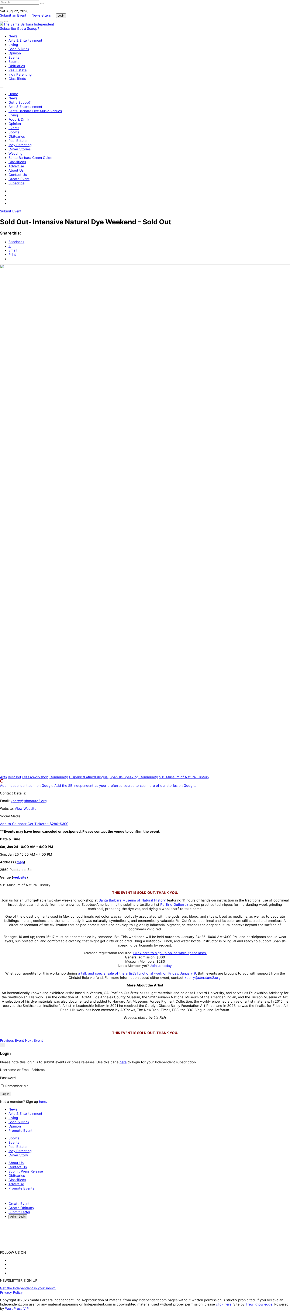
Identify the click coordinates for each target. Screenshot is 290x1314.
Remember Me (16, 1086)
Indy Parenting (20, 74)
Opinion (14, 53)
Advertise (16, 166)
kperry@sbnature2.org (29, 801)
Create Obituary (21, 1208)
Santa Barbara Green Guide (30, 157)
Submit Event (10, 211)
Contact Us (17, 174)
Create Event (19, 179)
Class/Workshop (35, 777)
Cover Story (18, 1155)
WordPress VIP (16, 1308)
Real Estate (17, 70)
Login (61, 15)
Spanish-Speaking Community (134, 777)
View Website (25, 808)
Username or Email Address (22, 1070)
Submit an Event (13, 15)
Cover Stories (19, 149)
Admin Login (17, 1216)
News (12, 36)
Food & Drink (18, 49)
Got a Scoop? (28, 28)
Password (8, 1078)
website (20, 877)
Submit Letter (19, 1212)
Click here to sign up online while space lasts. (170, 953)
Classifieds (17, 78)
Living (13, 44)
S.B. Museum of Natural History (184, 777)
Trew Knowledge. (260, 1304)
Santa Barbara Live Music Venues (35, 111)
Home (13, 94)
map (20, 862)
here (123, 1062)
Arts (3, 777)
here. (43, 1101)
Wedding (15, 153)
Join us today (161, 966)
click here (223, 1304)
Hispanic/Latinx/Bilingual (88, 777)
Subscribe (8, 28)
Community (58, 777)
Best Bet (14, 777)
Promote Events (21, 1188)
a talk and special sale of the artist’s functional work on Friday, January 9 (137, 973)
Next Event (34, 1040)
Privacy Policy (11, 1292)
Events (13, 57)
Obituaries (16, 66)
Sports (13, 61)
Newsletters (41, 15)
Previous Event (12, 1040)
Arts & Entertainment (25, 40)
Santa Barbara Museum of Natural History (132, 900)
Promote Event (20, 1130)
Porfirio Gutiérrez (174, 904)
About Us (16, 170)
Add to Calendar (14, 824)
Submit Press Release (25, 1171)
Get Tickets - (48, 824)
